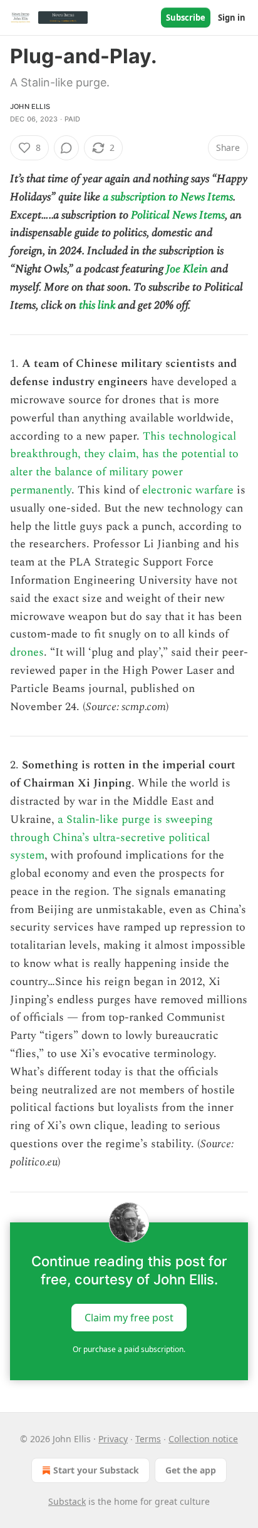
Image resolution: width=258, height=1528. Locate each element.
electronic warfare (188, 490)
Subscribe (185, 17)
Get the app (190, 1470)
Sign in (231, 17)
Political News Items (178, 215)
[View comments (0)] (66, 147)
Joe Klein (187, 269)
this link (97, 305)
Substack (67, 1501)
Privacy (113, 1439)
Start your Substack (96, 1470)
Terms (148, 1439)
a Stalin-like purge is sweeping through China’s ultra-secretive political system (111, 837)
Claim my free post (129, 1317)
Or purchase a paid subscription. (129, 1349)
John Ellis (30, 106)
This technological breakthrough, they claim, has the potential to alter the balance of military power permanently (124, 463)
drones (27, 652)
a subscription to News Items (168, 196)
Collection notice (203, 1439)
